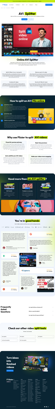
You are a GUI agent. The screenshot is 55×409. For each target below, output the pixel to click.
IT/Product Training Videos (38, 402)
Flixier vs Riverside (30, 393)
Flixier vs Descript (30, 386)
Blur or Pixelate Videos (23, 390)
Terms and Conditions (44, 391)
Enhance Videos (23, 388)
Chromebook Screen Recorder (23, 394)
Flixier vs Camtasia (30, 382)
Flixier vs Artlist (30, 397)
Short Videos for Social (37, 381)
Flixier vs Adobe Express (30, 381)
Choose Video (24, 19)
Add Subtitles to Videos (23, 383)
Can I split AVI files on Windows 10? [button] (35, 307)
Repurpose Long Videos (37, 390)
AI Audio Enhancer (15, 380)
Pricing (36, 4)
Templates (44, 385)
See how (40, 1)
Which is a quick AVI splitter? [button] (34, 311)
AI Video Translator (16, 387)
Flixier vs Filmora (30, 387)
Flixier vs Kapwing (30, 398)
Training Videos (37, 382)
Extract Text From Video (23, 401)
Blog (43, 384)
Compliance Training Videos (38, 396)
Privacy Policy (44, 389)
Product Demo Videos (37, 384)
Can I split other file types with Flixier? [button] (36, 315)
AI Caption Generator (14, 382)
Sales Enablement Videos (37, 398)
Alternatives (30, 379)
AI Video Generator (16, 386)
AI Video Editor (15, 385)
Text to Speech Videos (23, 387)
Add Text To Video (23, 385)
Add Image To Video (23, 380)
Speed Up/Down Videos (23, 392)
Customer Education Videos (38, 394)
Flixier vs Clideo (30, 391)
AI (13, 379)
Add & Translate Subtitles (37, 388)
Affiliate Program (45, 386)
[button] (12, 5)
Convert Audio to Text (23, 396)
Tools (4, 7)
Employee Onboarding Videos (38, 392)
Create (36, 379)
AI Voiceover (15, 388)
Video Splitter (8, 7)
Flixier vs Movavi (30, 399)
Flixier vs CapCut (30, 385)
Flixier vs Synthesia (30, 388)
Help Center (44, 383)
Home (2, 7)
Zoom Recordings (23, 399)
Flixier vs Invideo (30, 392)
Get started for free (49, 4)
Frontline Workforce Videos (38, 400)
